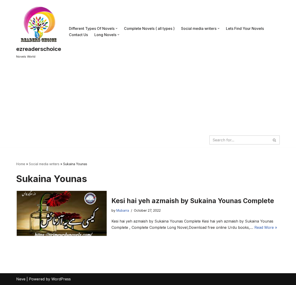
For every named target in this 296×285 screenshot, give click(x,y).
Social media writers (44, 164)
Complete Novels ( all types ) (149, 28)
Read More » (265, 227)
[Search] (274, 140)
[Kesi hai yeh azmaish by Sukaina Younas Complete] (61, 213)
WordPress (61, 279)
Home (20, 164)
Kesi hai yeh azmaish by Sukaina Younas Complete (192, 201)
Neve (20, 279)
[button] (116, 28)
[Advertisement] (148, 97)
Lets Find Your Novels (245, 28)
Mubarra (122, 210)
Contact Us (78, 34)
